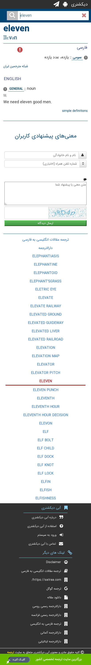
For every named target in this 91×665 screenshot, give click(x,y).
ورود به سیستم (47, 535)
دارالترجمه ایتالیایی (49, 641)
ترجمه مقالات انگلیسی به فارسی (45, 239)
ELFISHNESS (45, 498)
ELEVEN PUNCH (45, 390)
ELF (46, 432)
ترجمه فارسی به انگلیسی (45, 623)
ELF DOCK (45, 456)
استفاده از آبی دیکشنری (42, 526)
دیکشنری (79, 4)
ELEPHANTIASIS (45, 256)
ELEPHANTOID (45, 273)
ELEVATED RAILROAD (45, 339)
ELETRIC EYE (45, 289)
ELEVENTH (45, 398)
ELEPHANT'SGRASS (45, 281)
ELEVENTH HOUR (45, 407)
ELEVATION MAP (45, 356)
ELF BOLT (46, 440)
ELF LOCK (45, 473)
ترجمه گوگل (53, 588)
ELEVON (45, 423)
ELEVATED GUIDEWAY (45, 323)
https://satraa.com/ (46, 579)
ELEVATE (45, 298)
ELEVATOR (45, 364)
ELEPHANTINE (45, 264)
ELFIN (45, 482)
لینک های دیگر (53, 552)
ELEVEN (45, 381)
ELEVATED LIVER (45, 331)
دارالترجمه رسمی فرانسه (46, 615)
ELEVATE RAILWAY (45, 306)
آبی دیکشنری (51, 508)
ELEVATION (45, 348)
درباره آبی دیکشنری (44, 517)
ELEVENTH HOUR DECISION (45, 415)
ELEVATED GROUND (45, 314)
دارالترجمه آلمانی (50, 632)
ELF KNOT (45, 465)
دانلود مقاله (54, 597)
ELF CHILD (45, 448)
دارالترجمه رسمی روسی (46, 606)
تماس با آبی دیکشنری (42, 543)
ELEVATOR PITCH (45, 373)
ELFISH (45, 490)
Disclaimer (53, 562)
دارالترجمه (45, 248)
